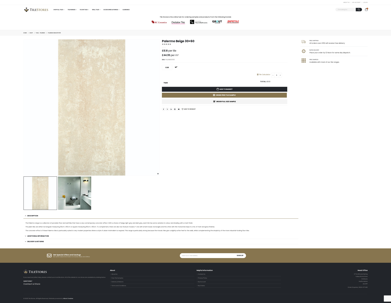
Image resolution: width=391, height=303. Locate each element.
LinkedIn (171, 109)
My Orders (201, 286)
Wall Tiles (95, 9)
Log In (365, 2)
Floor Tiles (84, 9)
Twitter (167, 109)
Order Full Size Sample (226, 101)
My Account (356, 2)
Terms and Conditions (118, 286)
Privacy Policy (202, 278)
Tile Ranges (71, 9)
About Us (346, 2)
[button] (23, 107)
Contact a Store (31, 284)
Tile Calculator (264, 74)
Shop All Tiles (58, 9)
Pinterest (175, 109)
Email (178, 109)
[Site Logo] (36, 9)
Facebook (163, 109)
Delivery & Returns (117, 282)
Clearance (126, 9)
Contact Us (201, 274)
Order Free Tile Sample (226, 95)
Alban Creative (68, 298)
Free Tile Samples (117, 278)
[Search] (359, 9)
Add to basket (226, 89)
